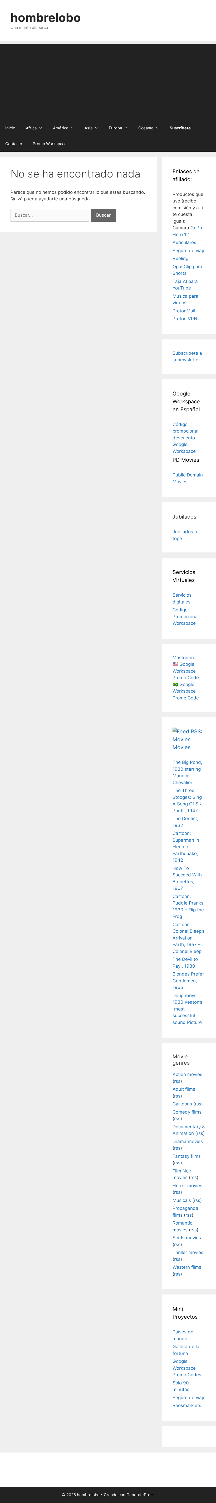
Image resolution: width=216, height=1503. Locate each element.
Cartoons (182, 1103)
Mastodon (183, 657)
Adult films (184, 1089)
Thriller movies (188, 1252)
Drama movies (188, 1141)
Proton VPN (185, 318)
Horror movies (187, 1185)
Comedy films (187, 1112)
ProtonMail (184, 310)
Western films (187, 1267)
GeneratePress (140, 1494)
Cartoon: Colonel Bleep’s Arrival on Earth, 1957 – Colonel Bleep (188, 938)
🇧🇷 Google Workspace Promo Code (186, 691)
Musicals (182, 1200)
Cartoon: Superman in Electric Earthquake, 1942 (186, 847)
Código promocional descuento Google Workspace (185, 438)
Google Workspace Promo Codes (187, 1368)
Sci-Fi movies (187, 1237)
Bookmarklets (187, 1405)
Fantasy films (187, 1156)
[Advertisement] (108, 81)
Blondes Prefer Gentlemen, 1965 (188, 980)
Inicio (10, 127)
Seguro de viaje (189, 250)
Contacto (13, 143)
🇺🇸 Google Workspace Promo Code (186, 671)
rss (177, 1081)
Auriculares (184, 242)
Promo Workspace (50, 143)
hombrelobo (46, 17)
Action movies (187, 1074)
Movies (181, 747)
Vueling (180, 258)
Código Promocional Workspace (186, 616)
